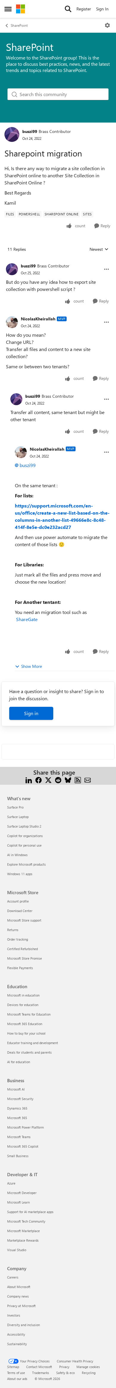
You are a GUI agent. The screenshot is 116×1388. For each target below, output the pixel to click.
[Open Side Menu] (8, 8)
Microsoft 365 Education (24, 1024)
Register (83, 9)
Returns (12, 930)
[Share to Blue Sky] (68, 779)
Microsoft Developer (22, 1192)
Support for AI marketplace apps (30, 1212)
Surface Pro (15, 807)
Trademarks (40, 1372)
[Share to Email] (87, 779)
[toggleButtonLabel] (107, 25)
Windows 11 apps (19, 874)
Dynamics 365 (17, 1108)
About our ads (17, 1378)
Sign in (31, 713)
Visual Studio (16, 1250)
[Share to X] (48, 779)
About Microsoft (18, 1286)
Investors (13, 1315)
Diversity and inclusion (23, 1325)
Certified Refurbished (22, 949)
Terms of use (16, 1372)
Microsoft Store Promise (24, 958)
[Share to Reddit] (58, 779)
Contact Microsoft (39, 1366)
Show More (31, 666)
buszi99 (29, 131)
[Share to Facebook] (38, 779)
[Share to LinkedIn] (29, 779)
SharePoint (19, 25)
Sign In (102, 9)
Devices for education (22, 1004)
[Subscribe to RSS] (78, 779)
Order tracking (17, 939)
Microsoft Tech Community (26, 1221)
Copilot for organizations (25, 836)
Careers (12, 1277)
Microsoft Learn (18, 1202)
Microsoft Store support (24, 920)
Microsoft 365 (17, 1118)
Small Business (18, 1156)
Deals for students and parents (29, 1052)
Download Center (19, 910)
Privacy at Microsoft (21, 1306)
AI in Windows (17, 855)
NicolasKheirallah (38, 319)
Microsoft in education (23, 995)
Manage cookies (88, 1366)
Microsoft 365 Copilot (22, 1146)
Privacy (64, 1366)
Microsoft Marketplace (23, 1231)
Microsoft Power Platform (25, 1127)
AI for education (18, 1062)
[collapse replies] (58, 261)
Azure (11, 1183)
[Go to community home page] (20, 8)
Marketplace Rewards (23, 1240)
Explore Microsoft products (26, 864)
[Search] (68, 8)
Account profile (18, 901)
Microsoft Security (20, 1098)
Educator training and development (32, 1043)
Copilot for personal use (24, 845)
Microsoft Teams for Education (29, 1014)
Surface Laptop (18, 816)
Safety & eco (65, 1372)
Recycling (88, 1372)
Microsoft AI (16, 1089)
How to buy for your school (26, 1033)
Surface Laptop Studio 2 (24, 826)
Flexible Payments (20, 968)
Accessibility (16, 1334)
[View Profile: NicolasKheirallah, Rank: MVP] (12, 322)
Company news (18, 1296)
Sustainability (17, 1344)
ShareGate (26, 619)
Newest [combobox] (99, 249)
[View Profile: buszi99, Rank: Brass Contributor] (11, 134)
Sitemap (13, 1366)
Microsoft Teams (19, 1137)
